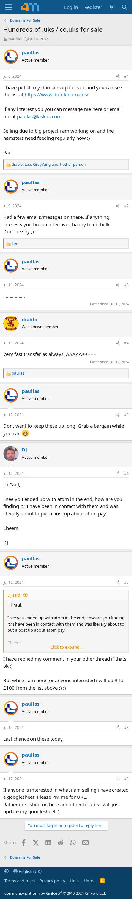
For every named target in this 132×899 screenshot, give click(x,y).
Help (74, 881)
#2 (126, 206)
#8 (126, 727)
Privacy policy (52, 881)
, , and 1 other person (49, 164)
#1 (126, 76)
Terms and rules (19, 881)
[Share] (117, 76)
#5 (126, 414)
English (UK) (30, 871)
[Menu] (8, 7)
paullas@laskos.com (39, 116)
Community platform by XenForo (55, 893)
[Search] (124, 7)
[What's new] (111, 7)
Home (89, 881)
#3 (126, 285)
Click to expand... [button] (66, 647)
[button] (6, 871)
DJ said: (14, 595)
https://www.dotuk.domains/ (57, 94)
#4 (126, 343)
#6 (126, 473)
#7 (126, 582)
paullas (15, 39)
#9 (126, 778)
